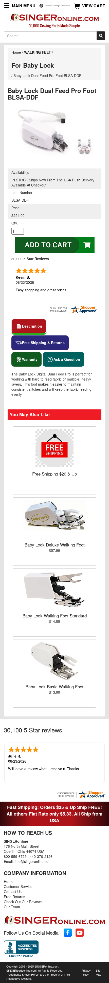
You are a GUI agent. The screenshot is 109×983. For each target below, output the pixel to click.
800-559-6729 (15, 856)
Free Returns (14, 896)
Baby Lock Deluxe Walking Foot (55, 544)
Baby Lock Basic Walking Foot (54, 686)
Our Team (12, 906)
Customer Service (18, 886)
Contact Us (13, 891)
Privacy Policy (86, 972)
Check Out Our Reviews (23, 901)
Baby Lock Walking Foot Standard (55, 615)
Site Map (98, 972)
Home (16, 52)
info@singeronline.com (33, 861)
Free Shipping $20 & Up (54, 473)
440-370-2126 (41, 856)
